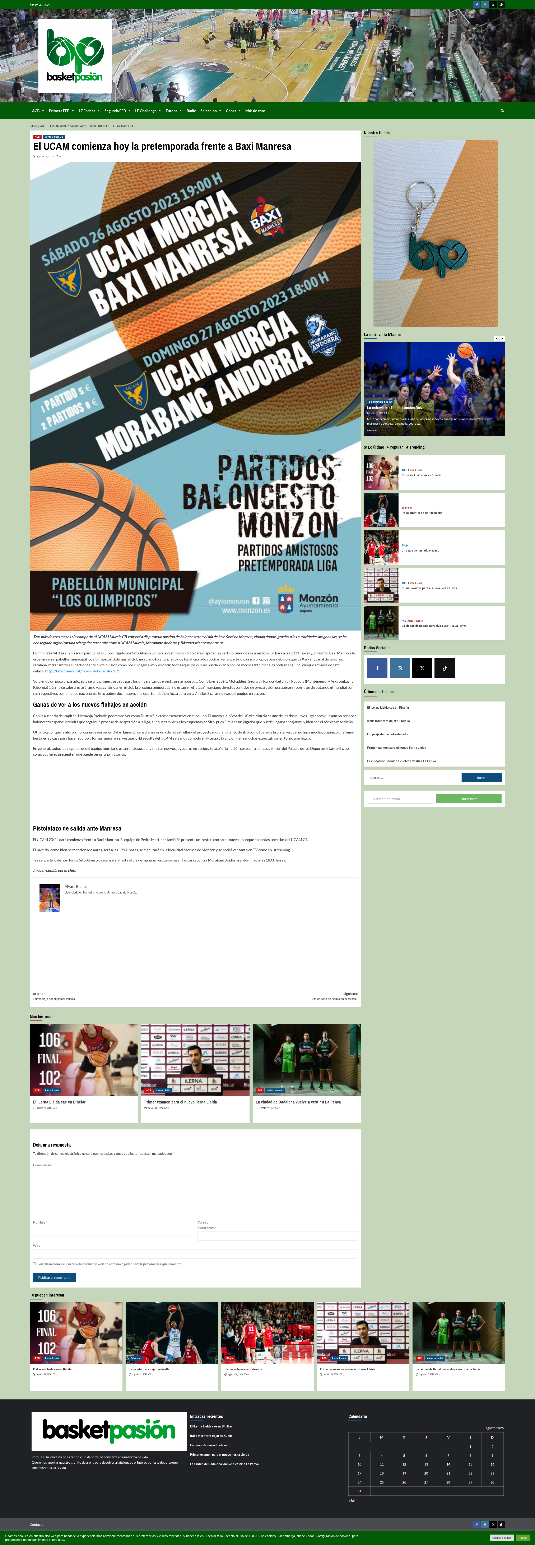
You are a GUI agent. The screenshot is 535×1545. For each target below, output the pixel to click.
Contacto (36, 1524)
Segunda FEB (115, 110)
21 (448, 1473)
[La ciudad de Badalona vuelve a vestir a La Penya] (307, 1060)
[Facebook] (476, 4)
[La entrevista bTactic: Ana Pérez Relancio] (434, 389)
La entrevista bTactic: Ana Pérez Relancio (400, 407)
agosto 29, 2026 (44, 1108)
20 (426, 1473)
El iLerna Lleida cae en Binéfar (59, 1102)
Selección (208, 110)
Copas (231, 110)
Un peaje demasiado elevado (420, 550)
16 (492, 1464)
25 (382, 1482)
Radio (191, 110)
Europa (171, 110)
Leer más (372, 430)
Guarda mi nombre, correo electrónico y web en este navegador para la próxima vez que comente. (109, 1264)
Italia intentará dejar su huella (422, 513)
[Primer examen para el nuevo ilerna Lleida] (195, 1060)
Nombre (40, 1222)
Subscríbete (468, 799)
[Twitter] (493, 4)
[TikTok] (501, 4)
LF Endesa (87, 110)
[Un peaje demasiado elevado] (381, 547)
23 (492, 1473)
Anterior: (54, 996)
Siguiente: (334, 996)
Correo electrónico (207, 1225)
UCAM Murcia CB (54, 136)
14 (448, 1464)
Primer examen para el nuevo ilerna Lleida (180, 1102)
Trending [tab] (416, 447)
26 (404, 1482)
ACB (36, 110)
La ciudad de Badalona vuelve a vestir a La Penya (298, 1102)
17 (359, 1473)
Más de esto (255, 110)
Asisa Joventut (275, 1090)
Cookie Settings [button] (502, 1537)
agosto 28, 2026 (155, 1108)
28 (448, 1482)
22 (470, 1473)
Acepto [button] (523, 1537)
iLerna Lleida (52, 1090)
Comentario (43, 1165)
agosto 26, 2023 (45, 156)
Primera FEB (59, 110)
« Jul (351, 1500)
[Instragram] (485, 4)
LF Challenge (146, 110)
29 (470, 1482)
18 (382, 1473)
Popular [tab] (396, 447)
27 (426, 1482)
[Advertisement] (158, 791)
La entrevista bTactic (380, 401)
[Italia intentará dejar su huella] (381, 510)
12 (404, 1464)
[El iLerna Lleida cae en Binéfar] (84, 1060)
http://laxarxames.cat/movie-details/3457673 (82, 671)
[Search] (502, 110)
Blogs (405, 545)
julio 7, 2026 (376, 413)
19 (404, 1473)
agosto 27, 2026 (266, 1108)
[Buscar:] (414, 777)
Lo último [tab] (375, 447)
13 (426, 1464)
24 (359, 1482)
